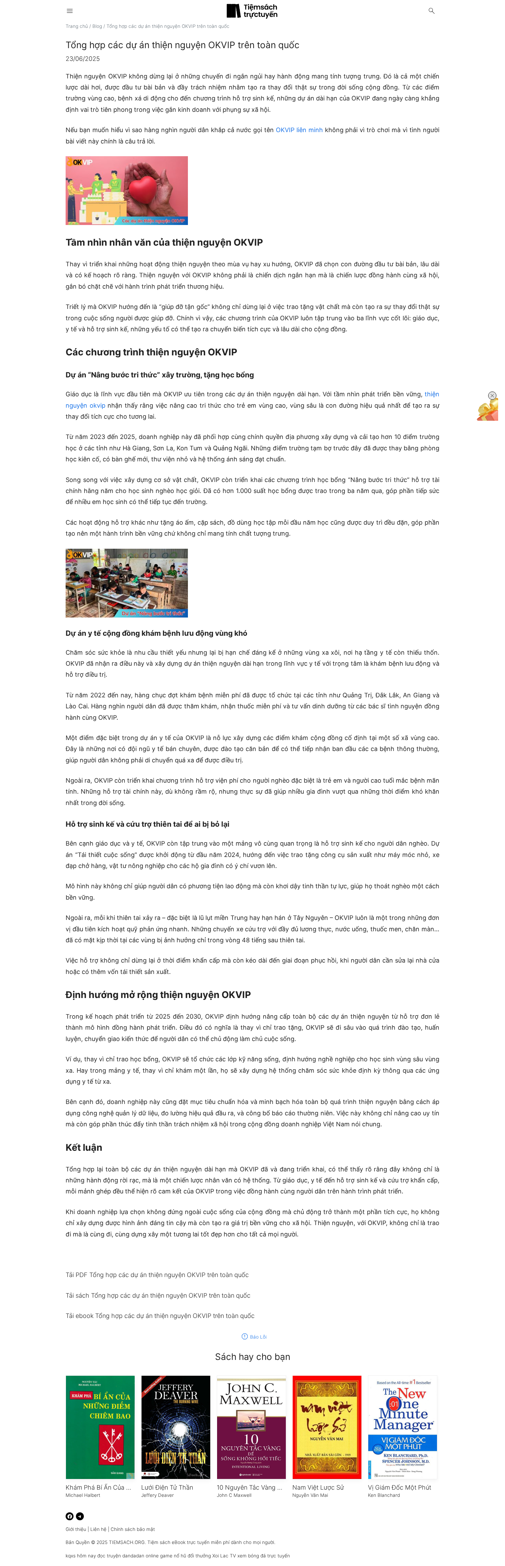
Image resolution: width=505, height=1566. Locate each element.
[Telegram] (80, 1516)
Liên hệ (98, 1529)
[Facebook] (70, 1516)
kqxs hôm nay (81, 1555)
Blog (97, 26)
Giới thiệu (76, 1529)
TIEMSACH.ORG (127, 1542)
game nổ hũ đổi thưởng (185, 1555)
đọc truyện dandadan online (128, 1555)
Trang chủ (77, 26)
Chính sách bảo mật (133, 1529)
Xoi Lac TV (224, 1555)
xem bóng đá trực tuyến (263, 1555)
